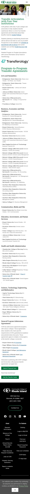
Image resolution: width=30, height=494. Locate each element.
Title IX (7, 439)
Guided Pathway (16, 35)
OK (15, 490)
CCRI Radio (22, 454)
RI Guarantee (17, 342)
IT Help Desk (22, 458)
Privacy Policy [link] (23, 486)
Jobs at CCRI (7, 456)
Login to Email (22, 435)
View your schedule (22, 451)
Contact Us (15, 408)
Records (6, 13)
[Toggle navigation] (27, 2)
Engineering (23, 316)
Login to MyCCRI (22, 431)
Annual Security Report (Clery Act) (7, 445)
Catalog (22, 427)
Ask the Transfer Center (10, 377)
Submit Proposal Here (9, 368)
